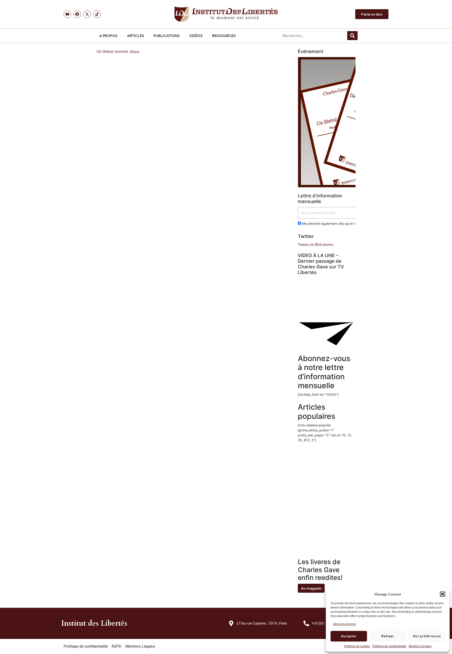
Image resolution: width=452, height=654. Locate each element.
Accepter (349, 636)
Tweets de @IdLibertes (315, 244)
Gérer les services (344, 624)
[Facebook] (77, 14)
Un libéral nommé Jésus (118, 51)
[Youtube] (67, 14)
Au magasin (311, 588)
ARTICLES (135, 35)
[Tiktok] (97, 14)
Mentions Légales (420, 646)
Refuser (387, 636)
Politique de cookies (357, 646)
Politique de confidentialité (389, 646)
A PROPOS (108, 35)
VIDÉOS (196, 35)
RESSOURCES (224, 35)
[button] (442, 594)
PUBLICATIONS (166, 35)
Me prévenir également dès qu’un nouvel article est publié (346, 223)
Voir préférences (427, 636)
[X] (87, 14)
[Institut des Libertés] (226, 14)
